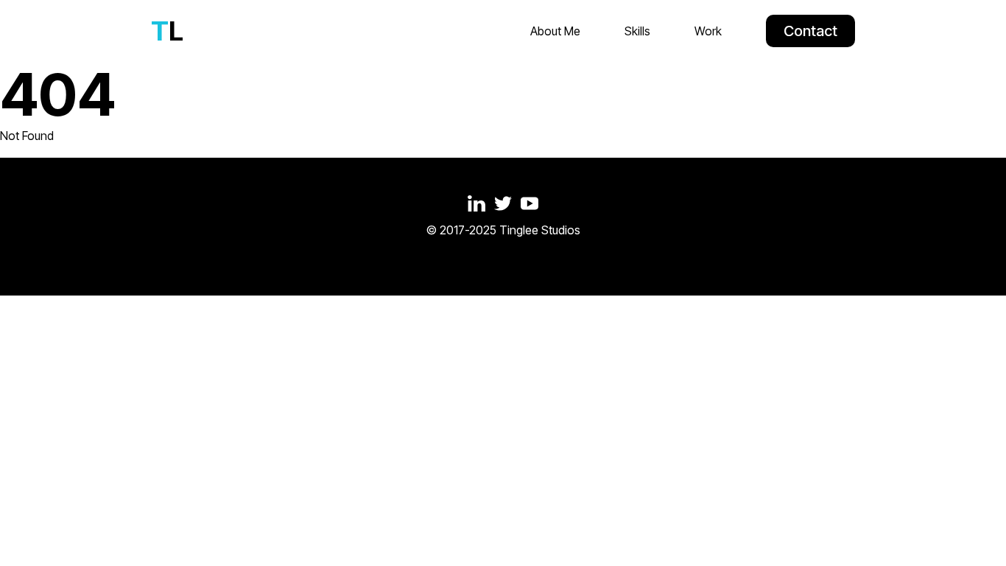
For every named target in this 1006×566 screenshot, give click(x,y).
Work (708, 31)
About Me (555, 31)
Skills (637, 31)
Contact (810, 31)
